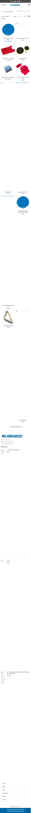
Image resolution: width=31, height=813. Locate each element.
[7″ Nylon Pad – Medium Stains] (8, 30)
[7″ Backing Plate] (8, 136)
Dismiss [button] (29, 810)
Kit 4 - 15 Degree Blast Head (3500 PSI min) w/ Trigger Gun (18, 672)
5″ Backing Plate (23, 420)
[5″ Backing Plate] (23, 364)
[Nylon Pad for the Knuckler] (8, 50)
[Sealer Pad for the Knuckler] (8, 69)
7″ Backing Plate (8, 192)
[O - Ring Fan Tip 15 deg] (3, 503)
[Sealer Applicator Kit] (23, 136)
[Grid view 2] (24, 16)
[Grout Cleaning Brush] (8, 317)
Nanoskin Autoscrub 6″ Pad (22, 38)
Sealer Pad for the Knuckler (8, 77)
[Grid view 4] (29, 16)
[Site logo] (15, 4)
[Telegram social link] (19, 1)
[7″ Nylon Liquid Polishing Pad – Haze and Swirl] (23, 202)
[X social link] (13, 1)
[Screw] (3, 614)
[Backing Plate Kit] (23, 50)
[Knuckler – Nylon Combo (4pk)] (23, 69)
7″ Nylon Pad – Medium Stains (8, 39)
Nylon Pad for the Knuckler (8, 58)
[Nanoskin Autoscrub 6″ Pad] (23, 30)
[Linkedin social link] (17, 1)
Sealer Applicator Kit (23, 192)
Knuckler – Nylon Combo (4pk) (23, 78)
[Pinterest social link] (15, 1)
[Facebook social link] (11, 1)
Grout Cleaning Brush (8, 325)
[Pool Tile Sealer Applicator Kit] (8, 249)
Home (2, 11)
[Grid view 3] (26, 16)
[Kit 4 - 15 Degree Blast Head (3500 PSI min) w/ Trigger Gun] (3, 725)
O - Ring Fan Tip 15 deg (13, 450)
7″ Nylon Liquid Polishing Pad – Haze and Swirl (22, 211)
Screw (8, 561)
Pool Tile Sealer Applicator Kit (8, 306)
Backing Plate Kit (23, 58)
